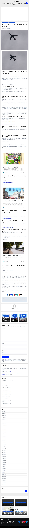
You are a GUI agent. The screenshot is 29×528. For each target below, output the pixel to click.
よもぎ (6, 28)
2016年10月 (3, 452)
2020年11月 (3, 411)
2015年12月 (3, 472)
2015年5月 (3, 480)
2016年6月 (3, 460)
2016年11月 (3, 450)
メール (3, 343)
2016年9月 (3, 454)
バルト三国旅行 (4, 398)
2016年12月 (3, 448)
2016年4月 (3, 464)
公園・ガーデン (4, 385)
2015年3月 (3, 484)
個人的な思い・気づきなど (5, 403)
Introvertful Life (14, 2)
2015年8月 (3, 476)
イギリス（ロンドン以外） (5, 387)
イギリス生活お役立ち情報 (14, 316)
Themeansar (20, 526)
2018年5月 (3, 419)
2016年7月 (3, 458)
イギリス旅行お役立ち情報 (14, 314)
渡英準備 (3, 401)
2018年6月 (3, 417)
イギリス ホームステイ (11, 22)
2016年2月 (3, 468)
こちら (10, 371)
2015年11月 (3, 474)
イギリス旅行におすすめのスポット (7, 380)
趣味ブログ (3, 374)
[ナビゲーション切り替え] (2, 3)
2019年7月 (3, 413)
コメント (3, 328)
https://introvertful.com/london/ (7, 218)
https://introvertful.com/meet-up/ (7, 182)
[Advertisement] (14, 13)
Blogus (17, 526)
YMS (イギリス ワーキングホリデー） (7, 400)
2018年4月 (3, 421)
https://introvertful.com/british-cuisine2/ (8, 124)
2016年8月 (3, 456)
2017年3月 (3, 442)
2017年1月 (3, 446)
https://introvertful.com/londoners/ (7, 227)
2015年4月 (3, 482)
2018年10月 (3, 415)
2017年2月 (3, 444)
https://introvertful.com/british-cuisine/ (8, 121)
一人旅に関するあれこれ (5, 22)
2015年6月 (3, 478)
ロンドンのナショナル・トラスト (6, 383)
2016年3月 (3, 466)
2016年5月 (3, 462)
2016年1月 (3, 470)
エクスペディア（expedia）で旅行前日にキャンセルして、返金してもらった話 (21, 513)
